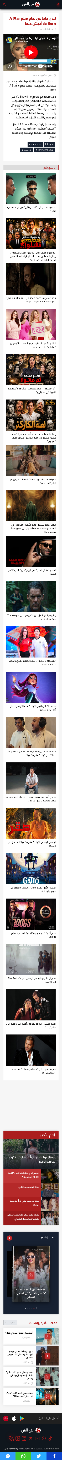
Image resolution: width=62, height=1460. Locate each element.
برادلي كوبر (27, 150)
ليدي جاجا (49, 144)
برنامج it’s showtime (44, 150)
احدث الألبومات (46, 1237)
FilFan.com (53, 1448)
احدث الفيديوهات (34, 1322)
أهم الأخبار (47, 1135)
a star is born (35, 144)
